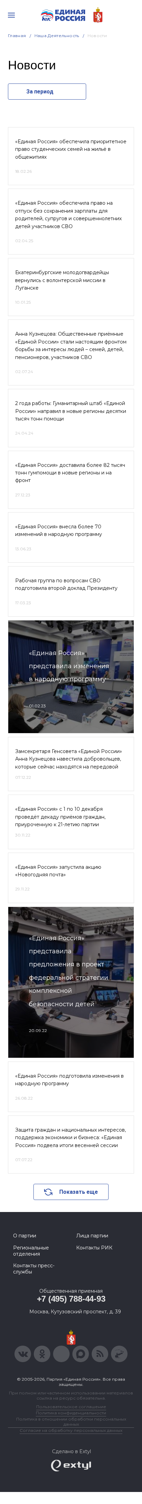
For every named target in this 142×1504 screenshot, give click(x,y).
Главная (17, 35)
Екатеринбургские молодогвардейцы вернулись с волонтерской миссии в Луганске (62, 280)
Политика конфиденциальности (71, 1412)
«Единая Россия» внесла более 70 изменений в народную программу (58, 530)
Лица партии (92, 1236)
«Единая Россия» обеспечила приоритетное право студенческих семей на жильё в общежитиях (70, 149)
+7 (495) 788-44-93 (71, 1298)
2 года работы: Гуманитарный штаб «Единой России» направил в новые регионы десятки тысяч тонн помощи (70, 411)
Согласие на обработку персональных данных (71, 1430)
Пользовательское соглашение (71, 1406)
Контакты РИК (94, 1248)
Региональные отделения (31, 1251)
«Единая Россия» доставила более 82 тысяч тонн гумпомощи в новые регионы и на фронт (70, 473)
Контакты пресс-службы (33, 1268)
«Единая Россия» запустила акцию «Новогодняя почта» (58, 871)
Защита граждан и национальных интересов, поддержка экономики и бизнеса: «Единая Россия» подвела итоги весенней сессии (70, 1137)
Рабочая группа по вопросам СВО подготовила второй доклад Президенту (66, 584)
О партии (24, 1236)
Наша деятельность (56, 35)
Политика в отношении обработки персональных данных (71, 1421)
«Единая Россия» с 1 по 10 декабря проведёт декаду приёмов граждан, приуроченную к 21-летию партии (60, 817)
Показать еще (78, 1192)
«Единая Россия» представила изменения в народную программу (69, 666)
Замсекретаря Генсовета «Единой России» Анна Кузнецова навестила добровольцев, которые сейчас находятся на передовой (68, 759)
